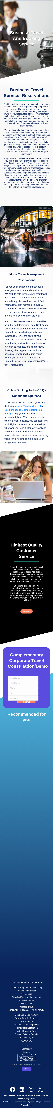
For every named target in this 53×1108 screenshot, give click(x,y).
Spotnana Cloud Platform (26, 1015)
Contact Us (26, 1049)
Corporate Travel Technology (26, 1009)
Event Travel (26, 1004)
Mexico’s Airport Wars (26, 936)
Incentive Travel (26, 1000)
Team (26, 1045)
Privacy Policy (26, 1105)
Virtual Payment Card (26, 1031)
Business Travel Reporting (26, 1025)
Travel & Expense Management (26, 997)
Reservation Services (26, 991)
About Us (26, 1040)
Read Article (25, 804)
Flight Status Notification (26, 1028)
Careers (26, 1052)
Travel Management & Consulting (26, 987)
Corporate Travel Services (27, 982)
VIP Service (26, 994)
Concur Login (26, 1037)
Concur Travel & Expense (26, 1018)
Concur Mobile (26, 1021)
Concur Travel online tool (28, 406)
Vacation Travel (26, 1007)
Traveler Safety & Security (26, 1034)
